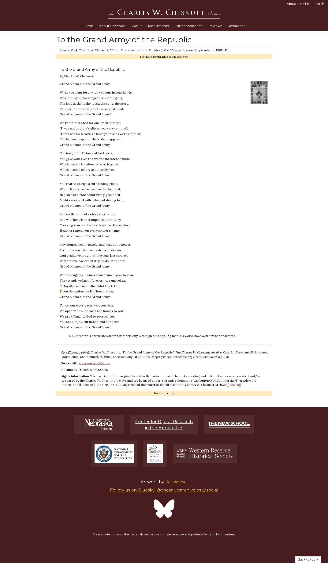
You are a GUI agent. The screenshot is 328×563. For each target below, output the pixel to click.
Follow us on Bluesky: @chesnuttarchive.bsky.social (164, 490)
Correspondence (189, 26)
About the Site (298, 4)
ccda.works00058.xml (94, 363)
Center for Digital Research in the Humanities (164, 424)
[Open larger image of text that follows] (259, 92)
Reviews (215, 26)
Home (88, 26)
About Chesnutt (112, 26)
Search (319, 4)
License (234, 385)
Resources (236, 26)
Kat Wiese (176, 481)
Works (137, 26)
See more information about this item (164, 56)
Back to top (306, 559)
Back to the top (164, 393)
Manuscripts (158, 26)
